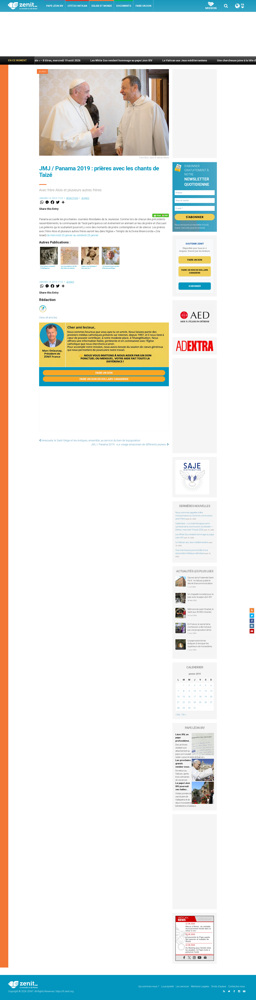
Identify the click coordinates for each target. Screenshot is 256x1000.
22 (184, 702)
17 (194, 696)
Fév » (184, 714)
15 (184, 696)
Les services (182, 986)
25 (200, 702)
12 (205, 691)
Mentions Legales (200, 986)
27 (211, 702)
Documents (123, 5)
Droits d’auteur (218, 986)
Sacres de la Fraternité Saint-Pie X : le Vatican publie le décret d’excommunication (201, 580)
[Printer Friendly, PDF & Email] (160, 215)
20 (211, 696)
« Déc (177, 714)
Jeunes (42, 71)
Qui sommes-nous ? (148, 986)
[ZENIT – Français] (26, 6)
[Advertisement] (128, 34)
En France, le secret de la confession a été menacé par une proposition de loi (199, 627)
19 (205, 696)
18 (200, 696)
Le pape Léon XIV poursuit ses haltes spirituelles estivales (182, 789)
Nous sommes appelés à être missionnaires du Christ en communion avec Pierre (193, 515)
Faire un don (143, 5)
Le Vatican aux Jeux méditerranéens (117, 60)
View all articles (48, 317)
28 (178, 708)
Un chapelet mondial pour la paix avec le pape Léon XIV (200, 595)
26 (205, 702)
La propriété (167, 986)
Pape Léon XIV (54, 5)
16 (189, 696)
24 (194, 702)
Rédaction (72, 198)
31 (194, 708)
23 (189, 702)
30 (189, 708)
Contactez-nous (236, 986)
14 (178, 696)
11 (200, 691)
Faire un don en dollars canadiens (104, 379)
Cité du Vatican (77, 5)
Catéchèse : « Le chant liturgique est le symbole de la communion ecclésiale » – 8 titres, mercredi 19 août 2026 (194, 526)
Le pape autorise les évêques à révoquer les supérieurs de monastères (200, 643)
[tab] (185, 919)
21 (178, 702)
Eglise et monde (102, 5)
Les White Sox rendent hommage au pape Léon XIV (54, 60)
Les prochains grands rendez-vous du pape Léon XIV (183, 766)
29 (184, 708)
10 (194, 691)
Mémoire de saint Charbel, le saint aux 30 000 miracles (200, 610)
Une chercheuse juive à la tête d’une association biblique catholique (190, 60)
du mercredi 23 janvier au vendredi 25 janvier (72, 235)
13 (211, 691)
